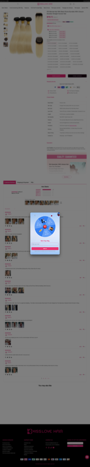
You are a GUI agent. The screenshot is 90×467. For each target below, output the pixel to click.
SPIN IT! (45, 248)
